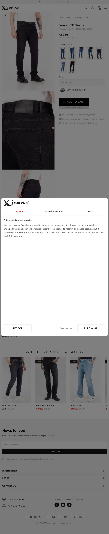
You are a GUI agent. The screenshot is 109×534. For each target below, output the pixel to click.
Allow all (91, 328)
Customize (66, 328)
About (90, 211)
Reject (17, 328)
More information (54, 211)
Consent (19, 211)
